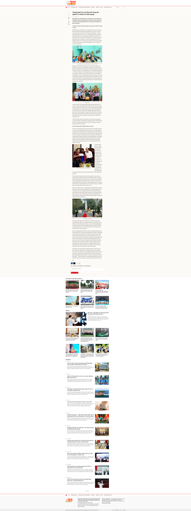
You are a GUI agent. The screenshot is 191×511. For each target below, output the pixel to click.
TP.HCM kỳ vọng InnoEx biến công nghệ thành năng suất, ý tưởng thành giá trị (79, 480)
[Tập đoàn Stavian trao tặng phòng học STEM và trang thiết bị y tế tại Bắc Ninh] (102, 470)
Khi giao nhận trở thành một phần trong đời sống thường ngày (87, 291)
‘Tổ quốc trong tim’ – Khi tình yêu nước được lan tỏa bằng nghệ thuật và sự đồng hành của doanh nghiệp (80, 415)
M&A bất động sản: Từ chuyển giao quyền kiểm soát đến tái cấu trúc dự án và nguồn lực (72, 355)
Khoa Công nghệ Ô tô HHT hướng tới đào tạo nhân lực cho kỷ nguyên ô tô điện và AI (80, 454)
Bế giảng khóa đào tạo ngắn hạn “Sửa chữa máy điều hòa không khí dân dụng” (80, 428)
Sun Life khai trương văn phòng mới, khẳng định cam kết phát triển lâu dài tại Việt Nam (79, 364)
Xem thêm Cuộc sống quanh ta (74, 278)
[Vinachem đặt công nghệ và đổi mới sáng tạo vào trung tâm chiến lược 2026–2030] (72, 332)
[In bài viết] (68, 24)
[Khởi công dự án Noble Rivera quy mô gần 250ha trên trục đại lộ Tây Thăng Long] (102, 300)
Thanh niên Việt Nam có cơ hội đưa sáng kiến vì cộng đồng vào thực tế (87, 307)
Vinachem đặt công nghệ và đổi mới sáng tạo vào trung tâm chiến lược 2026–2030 (72, 339)
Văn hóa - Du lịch (99, 7)
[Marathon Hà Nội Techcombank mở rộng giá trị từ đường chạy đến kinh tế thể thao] (102, 284)
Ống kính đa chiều (108, 7)
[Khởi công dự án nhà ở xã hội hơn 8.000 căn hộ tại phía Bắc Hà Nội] (72, 284)
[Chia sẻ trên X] (68, 20)
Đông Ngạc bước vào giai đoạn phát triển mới (72, 306)
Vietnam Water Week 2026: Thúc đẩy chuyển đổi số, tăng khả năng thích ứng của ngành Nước (80, 441)
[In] (79, 263)
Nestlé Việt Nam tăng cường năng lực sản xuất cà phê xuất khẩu (102, 339)
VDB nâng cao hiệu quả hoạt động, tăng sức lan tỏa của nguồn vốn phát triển (80, 389)
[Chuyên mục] (66, 3)
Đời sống (93, 7)
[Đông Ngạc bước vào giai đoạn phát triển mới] (72, 300)
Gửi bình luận (75, 272)
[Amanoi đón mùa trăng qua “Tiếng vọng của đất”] (102, 406)
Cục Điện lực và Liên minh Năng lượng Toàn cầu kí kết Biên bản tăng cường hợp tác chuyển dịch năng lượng (87, 355)
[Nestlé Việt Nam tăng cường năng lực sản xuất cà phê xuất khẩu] (102, 332)
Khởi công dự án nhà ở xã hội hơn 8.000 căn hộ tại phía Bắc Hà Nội (72, 291)
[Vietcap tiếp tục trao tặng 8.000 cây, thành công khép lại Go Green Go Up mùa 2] (102, 348)
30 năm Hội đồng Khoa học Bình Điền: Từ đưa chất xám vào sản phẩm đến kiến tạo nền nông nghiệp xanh (87, 339)
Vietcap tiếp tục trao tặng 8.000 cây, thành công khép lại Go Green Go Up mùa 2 (102, 355)
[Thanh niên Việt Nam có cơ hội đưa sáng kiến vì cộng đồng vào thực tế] (87, 300)
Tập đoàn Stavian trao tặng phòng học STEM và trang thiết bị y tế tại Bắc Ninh (79, 467)
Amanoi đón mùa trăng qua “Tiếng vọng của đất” (79, 401)
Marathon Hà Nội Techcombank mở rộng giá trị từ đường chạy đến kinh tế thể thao (102, 292)
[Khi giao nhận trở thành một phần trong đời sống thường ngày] (87, 284)
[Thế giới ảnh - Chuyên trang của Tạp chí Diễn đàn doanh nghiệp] (69, 500)
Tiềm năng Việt (74, 7)
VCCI (69, 7)
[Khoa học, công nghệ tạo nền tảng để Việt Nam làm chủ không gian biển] (76, 319)
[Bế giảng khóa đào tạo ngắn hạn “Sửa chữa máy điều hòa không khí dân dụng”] (102, 431)
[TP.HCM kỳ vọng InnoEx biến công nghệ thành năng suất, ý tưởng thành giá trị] (102, 483)
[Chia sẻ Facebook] (68, 18)
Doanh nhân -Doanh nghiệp (84, 7)
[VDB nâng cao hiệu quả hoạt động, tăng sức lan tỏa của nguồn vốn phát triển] (102, 393)
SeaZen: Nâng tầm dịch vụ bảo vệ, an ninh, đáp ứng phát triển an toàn (80, 376)
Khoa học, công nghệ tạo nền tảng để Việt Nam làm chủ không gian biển (98, 313)
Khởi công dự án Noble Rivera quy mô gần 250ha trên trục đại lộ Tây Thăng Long (102, 307)
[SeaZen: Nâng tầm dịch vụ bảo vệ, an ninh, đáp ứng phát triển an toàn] (102, 380)
